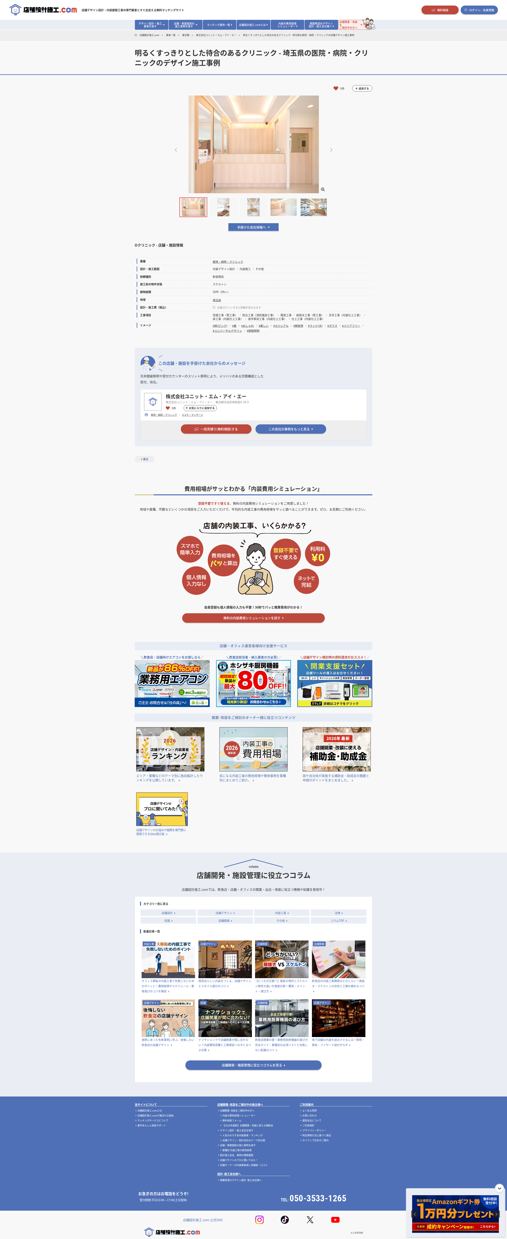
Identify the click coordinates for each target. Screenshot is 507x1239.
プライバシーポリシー (314, 1130)
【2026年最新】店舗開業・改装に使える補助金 (247, 1125)
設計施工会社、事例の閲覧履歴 (236, 1155)
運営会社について (311, 1120)
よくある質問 (309, 1110)
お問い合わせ (309, 1115)
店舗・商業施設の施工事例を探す (238, 1145)
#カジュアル (281, 326)
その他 (280, 920)
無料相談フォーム (231, 1120)
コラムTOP (337, 920)
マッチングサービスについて (152, 1120)
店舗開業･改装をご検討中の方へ (237, 1110)
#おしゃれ (247, 326)
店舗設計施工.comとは (149, 1110)
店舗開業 (224, 920)
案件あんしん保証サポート (151, 1125)
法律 (337, 913)
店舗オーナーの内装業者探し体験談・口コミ (244, 1165)
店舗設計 (167, 913)
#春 (234, 326)
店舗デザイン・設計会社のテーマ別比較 (243, 1140)
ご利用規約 (308, 1125)
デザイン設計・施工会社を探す (236, 1130)
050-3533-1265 (318, 1198)
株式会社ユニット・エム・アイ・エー (206, 396)
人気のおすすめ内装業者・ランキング (242, 1135)
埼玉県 (217, 300)
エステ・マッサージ (192, 414)
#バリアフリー (351, 326)
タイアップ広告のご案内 (315, 1140)
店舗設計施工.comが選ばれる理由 (155, 1115)
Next (331, 149)
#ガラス (332, 326)
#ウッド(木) (315, 326)
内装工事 (280, 913)
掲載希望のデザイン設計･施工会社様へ (241, 1180)
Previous (175, 149)
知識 (167, 920)
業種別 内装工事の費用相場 (237, 1150)
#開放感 (298, 326)
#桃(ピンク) (220, 326)
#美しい (264, 326)
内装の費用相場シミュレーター (239, 1115)
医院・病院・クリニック (228, 262)
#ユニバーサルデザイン (227, 331)
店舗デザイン (224, 913)
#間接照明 (253, 331)
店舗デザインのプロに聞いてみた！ (239, 1160)
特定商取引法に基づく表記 (316, 1135)
